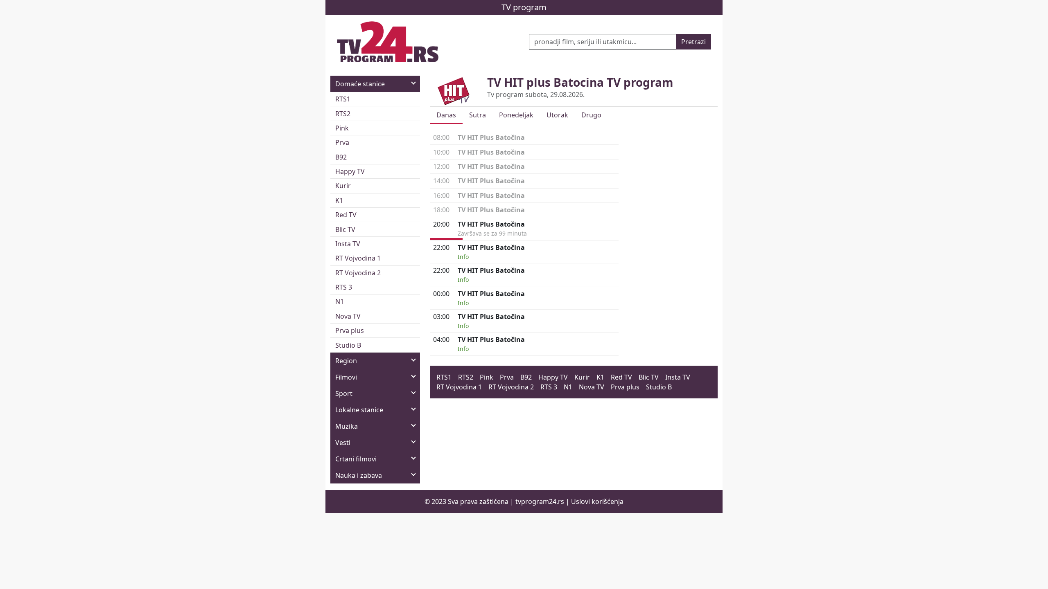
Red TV (346, 214)
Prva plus (349, 330)
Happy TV (350, 171)
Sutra (477, 114)
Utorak (557, 114)
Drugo (591, 114)
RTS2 (342, 113)
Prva (342, 142)
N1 (339, 301)
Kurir (343, 185)
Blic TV (345, 229)
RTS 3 (343, 287)
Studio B (348, 345)
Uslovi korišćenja (597, 501)
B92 (341, 157)
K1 (339, 200)
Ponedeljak (516, 114)
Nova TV (348, 316)
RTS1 (342, 98)
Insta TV (347, 243)
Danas (446, 114)
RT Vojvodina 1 (358, 258)
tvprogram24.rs (539, 501)
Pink (342, 128)
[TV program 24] (387, 41)
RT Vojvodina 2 (358, 272)
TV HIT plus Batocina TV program (580, 82)
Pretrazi (693, 41)
